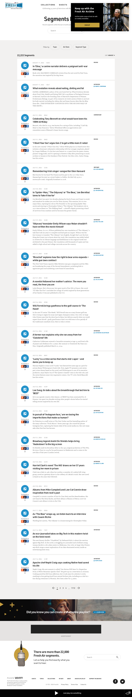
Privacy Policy (64, 684)
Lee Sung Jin (99, 388)
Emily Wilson (99, 221)
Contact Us (83, 684)
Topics (42, 678)
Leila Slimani (99, 279)
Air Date (66, 47)
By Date (61, 678)
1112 (73, 588)
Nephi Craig (98, 560)
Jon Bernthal (99, 190)
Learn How (100, 612)
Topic (55, 47)
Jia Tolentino (99, 412)
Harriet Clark (99, 463)
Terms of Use (74, 684)
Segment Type (81, 47)
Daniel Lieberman (100, 86)
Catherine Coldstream (102, 332)
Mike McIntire (99, 255)
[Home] (14, 6)
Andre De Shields (100, 439)
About (69, 678)
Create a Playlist (80, 678)
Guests (63, 5)
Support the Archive (95, 678)
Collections (48, 5)
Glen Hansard (99, 169)
